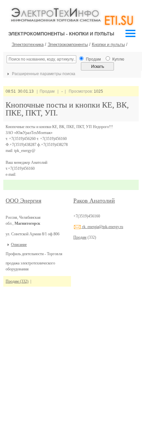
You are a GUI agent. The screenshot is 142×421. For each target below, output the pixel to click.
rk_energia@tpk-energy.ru (102, 226)
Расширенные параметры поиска (43, 73)
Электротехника (28, 44)
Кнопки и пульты (108, 44)
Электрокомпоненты (68, 44)
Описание (19, 244)
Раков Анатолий (94, 200)
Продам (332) (17, 281)
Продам (80, 237)
